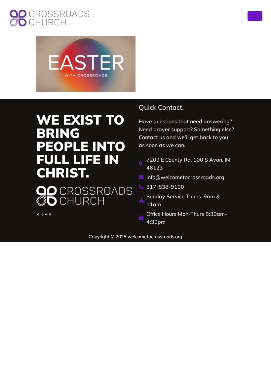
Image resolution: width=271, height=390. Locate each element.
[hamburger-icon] (255, 16)
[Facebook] (38, 214)
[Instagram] (42, 214)
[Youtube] (46, 214)
